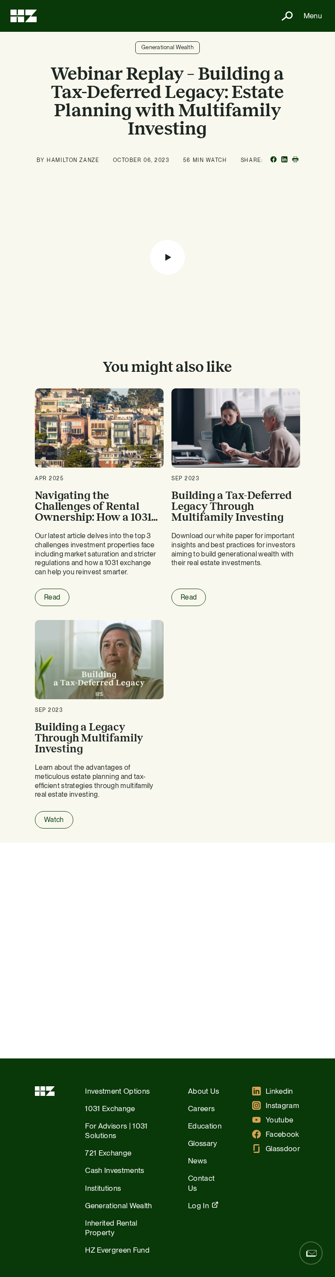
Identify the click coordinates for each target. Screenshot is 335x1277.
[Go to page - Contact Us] (311, 1253)
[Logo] (23, 16)
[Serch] (283, 16)
